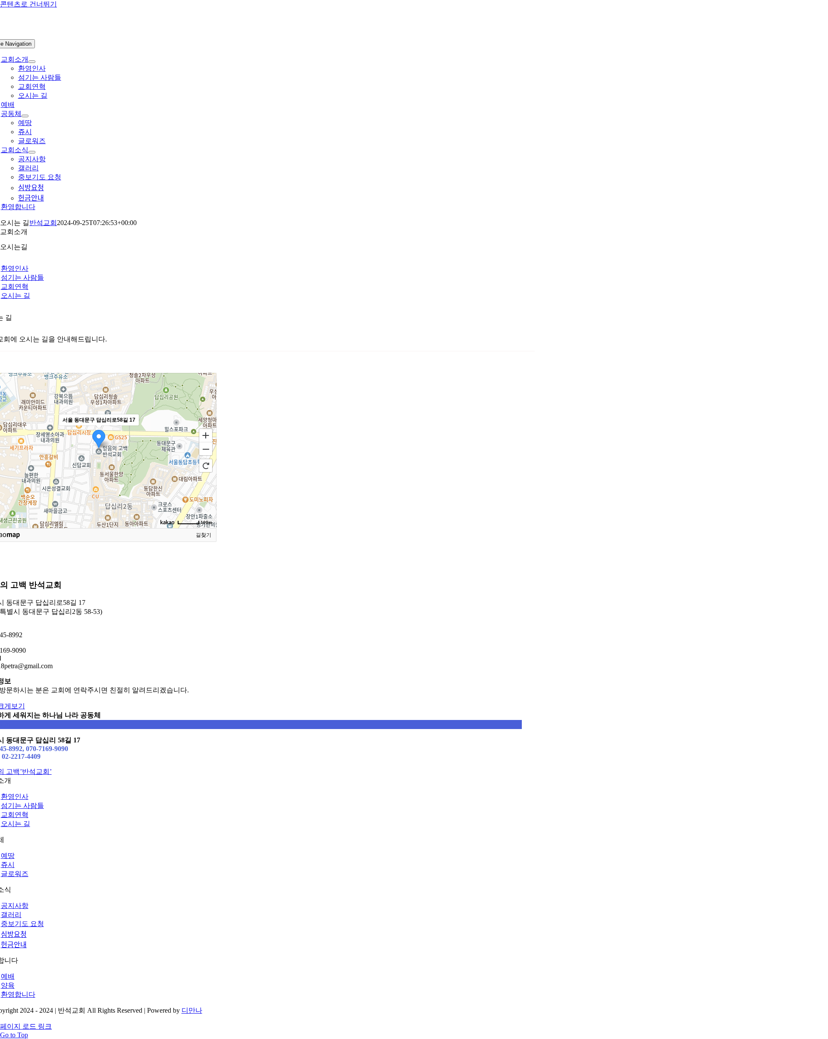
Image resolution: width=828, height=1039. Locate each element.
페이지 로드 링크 (26, 1026)
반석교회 (43, 222)
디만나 (192, 1010)
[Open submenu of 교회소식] (31, 152)
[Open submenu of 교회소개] (31, 61)
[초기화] (205, 465)
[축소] (205, 449)
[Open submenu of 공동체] (25, 116)
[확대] (205, 435)
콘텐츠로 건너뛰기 (28, 4)
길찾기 (203, 535)
